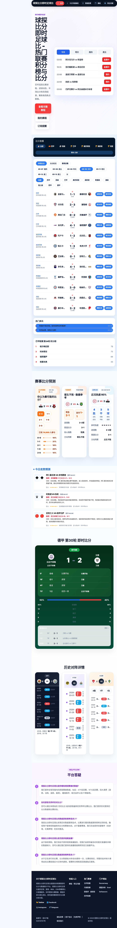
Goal (109, 887)
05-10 (86, 169)
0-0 (41, 414)
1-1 (48, 414)
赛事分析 (108, 215)
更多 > (107, 628)
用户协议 (68, 917)
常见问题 (77, 884)
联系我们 (60, 921)
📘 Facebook (51, 902)
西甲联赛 (87, 896)
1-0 (47, 420)
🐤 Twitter (40, 902)
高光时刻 (108, 194)
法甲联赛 (87, 883)
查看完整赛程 (43, 108)
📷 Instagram (41, 907)
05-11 (100, 169)
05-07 (42, 169)
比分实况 (53, 163)
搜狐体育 (102, 887)
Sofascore (103, 892)
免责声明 (77, 917)
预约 (107, 74)
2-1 (40, 420)
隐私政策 (60, 917)
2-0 (40, 426)
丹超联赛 (87, 887)
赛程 (70, 884)
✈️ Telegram (53, 907)
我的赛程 (42, 118)
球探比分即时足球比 (43, 3)
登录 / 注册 (74, 152)
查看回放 (99, 194)
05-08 (57, 169)
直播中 (106, 59)
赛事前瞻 (65, 163)
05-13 (56, 174)
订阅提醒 (42, 126)
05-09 (71, 169)
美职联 (92, 892)
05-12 (42, 174)
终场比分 (41, 163)
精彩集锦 (108, 204)
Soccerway (103, 883)
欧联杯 (86, 892)
